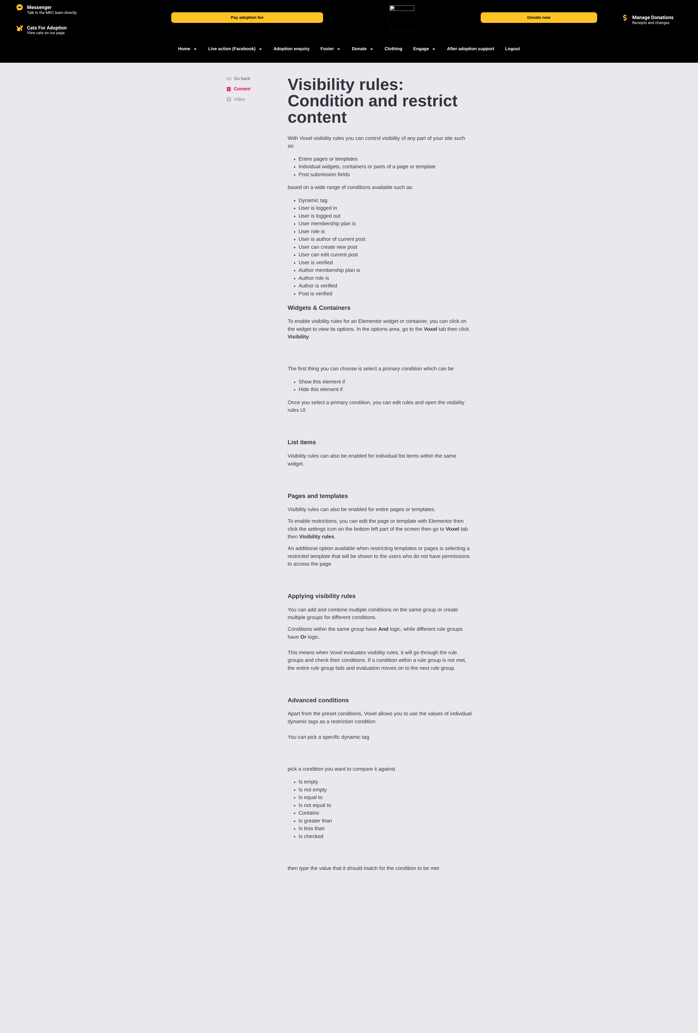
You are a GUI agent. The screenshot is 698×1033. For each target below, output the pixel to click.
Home (184, 49)
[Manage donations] (625, 17)
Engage (421, 49)
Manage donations (653, 17)
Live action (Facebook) (231, 49)
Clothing (393, 49)
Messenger (39, 7)
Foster (327, 49)
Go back (242, 78)
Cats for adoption (47, 28)
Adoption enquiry (291, 49)
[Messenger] (19, 7)
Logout (512, 49)
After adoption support (470, 49)
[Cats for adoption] (19, 28)
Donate (359, 49)
